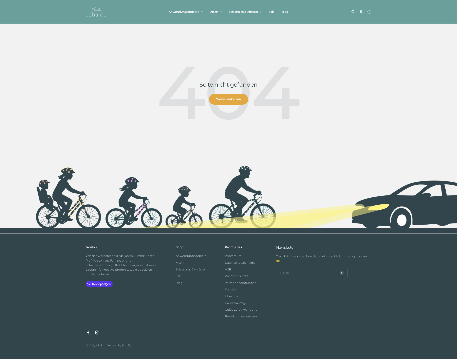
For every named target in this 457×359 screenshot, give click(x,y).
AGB (228, 269)
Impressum (233, 256)
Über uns (231, 296)
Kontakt (230, 289)
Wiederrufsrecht (236, 276)
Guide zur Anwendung (241, 309)
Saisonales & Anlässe (243, 11)
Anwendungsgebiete (184, 11)
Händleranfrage (236, 303)
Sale (272, 11)
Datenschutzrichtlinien (241, 262)
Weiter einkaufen (228, 99)
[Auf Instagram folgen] (97, 332)
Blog (285, 11)
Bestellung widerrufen (241, 316)
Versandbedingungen (241, 283)
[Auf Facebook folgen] (88, 332)
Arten (214, 11)
